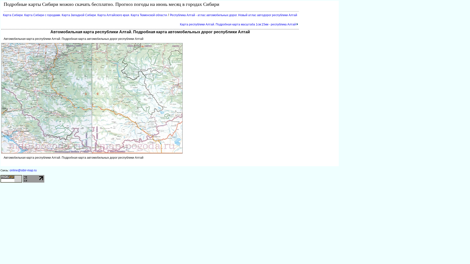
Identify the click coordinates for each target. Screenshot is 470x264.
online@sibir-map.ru (23, 170)
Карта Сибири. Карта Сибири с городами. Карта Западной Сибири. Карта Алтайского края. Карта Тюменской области (85, 15)
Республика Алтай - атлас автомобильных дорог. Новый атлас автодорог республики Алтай (233, 15)
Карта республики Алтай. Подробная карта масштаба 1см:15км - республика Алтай (238, 24)
